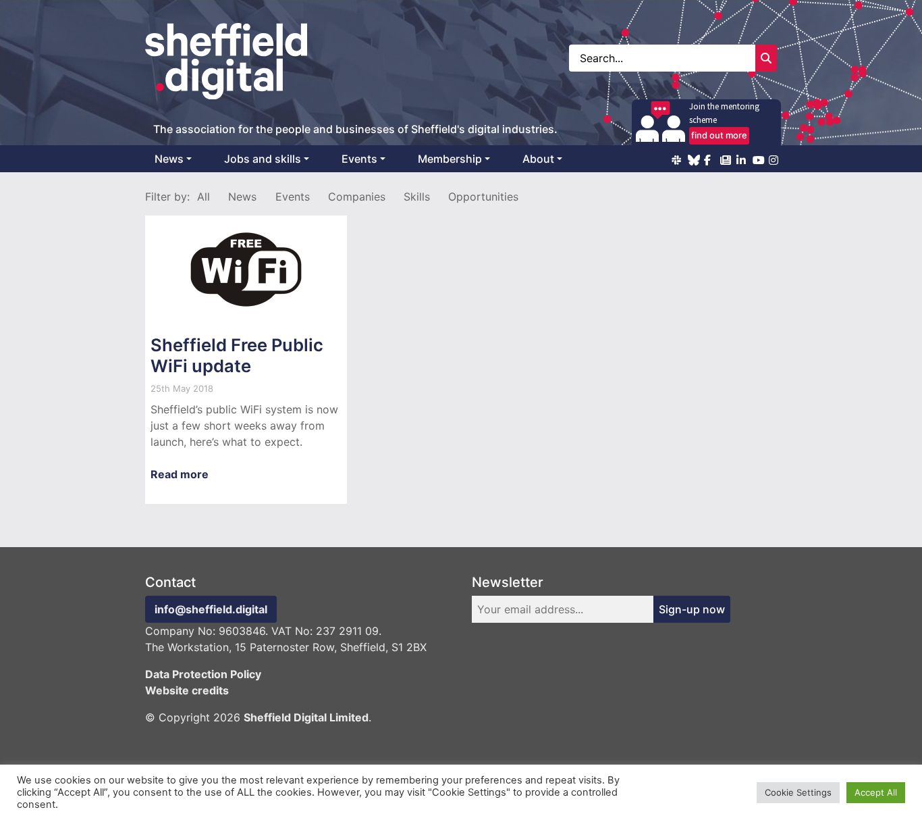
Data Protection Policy (203, 674)
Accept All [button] (876, 792)
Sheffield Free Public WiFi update (237, 355)
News (169, 158)
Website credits (187, 690)
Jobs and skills (262, 158)
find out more (719, 135)
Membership (450, 158)
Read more (180, 474)
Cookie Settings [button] (798, 792)
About (538, 158)
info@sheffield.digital (211, 609)
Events (359, 158)
